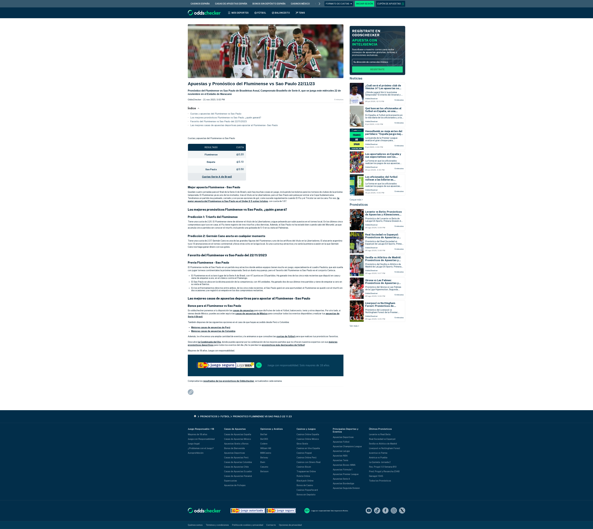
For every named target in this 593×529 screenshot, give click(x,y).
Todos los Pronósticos (380, 480)
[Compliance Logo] (248, 510)
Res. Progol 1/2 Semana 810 (383, 467)
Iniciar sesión (364, 3)
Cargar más (355, 199)
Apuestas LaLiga (341, 451)
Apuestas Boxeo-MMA (344, 465)
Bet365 (264, 439)
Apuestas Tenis (340, 460)
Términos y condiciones (217, 525)
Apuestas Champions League (347, 446)
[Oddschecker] (204, 511)
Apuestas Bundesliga (343, 483)
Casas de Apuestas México (237, 439)
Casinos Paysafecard (307, 490)
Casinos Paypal (304, 453)
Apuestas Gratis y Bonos (236, 443)
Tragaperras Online (306, 471)
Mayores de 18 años (197, 434)
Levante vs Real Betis (380, 434)
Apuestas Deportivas (234, 453)
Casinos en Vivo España (308, 448)
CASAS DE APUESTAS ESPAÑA (231, 3)
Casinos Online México (307, 439)
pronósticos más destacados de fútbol (283, 345)
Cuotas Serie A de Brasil (217, 176)
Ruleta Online (303, 476)
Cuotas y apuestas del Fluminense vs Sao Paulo (215, 113)
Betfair (263, 434)
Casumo (264, 467)
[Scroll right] (319, 3)
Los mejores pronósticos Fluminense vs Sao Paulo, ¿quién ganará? (225, 117)
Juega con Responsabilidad (201, 439)
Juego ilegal (194, 443)
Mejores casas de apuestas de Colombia (213, 331)
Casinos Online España (307, 434)
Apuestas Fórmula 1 (342, 469)
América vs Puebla (378, 457)
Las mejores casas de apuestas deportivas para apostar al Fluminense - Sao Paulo (234, 125)
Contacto (271, 525)
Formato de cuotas (339, 3)
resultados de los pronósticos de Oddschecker (228, 381)
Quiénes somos (195, 525)
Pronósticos (359, 204)
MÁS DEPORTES (240, 13)
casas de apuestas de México (251, 313)
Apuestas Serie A (341, 479)
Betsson (264, 471)
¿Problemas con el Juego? (201, 448)
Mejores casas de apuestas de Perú (210, 327)
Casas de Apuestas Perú (236, 457)
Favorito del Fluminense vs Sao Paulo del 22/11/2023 (218, 121)
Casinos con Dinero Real (308, 462)
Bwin (262, 462)
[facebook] (385, 510)
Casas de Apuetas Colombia (238, 462)
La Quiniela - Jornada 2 (380, 462)
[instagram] (394, 510)
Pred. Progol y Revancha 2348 (384, 471)
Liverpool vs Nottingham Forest (384, 448)
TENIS (302, 13)
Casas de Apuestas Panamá (238, 476)
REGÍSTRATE (377, 69)
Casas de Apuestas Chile (236, 467)
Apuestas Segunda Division (346, 488)
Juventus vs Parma (378, 453)
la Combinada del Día (209, 342)
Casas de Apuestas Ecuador (238, 471)
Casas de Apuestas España (237, 434)
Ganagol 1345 (376, 476)
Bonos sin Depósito (305, 494)
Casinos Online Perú (306, 457)
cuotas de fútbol (285, 336)
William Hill (265, 448)
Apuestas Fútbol (341, 442)
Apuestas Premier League (346, 474)
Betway (264, 457)
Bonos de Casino (304, 485)
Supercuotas (230, 480)
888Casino (265, 453)
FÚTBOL (261, 13)
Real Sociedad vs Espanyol (382, 439)
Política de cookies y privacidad (247, 525)
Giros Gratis (302, 443)
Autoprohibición (196, 453)
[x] (402, 510)
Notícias (356, 78)
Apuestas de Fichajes (235, 485)
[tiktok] (377, 510)
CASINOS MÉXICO (300, 3)
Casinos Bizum (303, 467)
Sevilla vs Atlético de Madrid (383, 443)
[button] (390, 4)
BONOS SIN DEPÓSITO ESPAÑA (269, 3)
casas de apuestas (243, 310)
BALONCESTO (282, 13)
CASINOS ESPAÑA (200, 3)
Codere (263, 443)
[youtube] (369, 510)
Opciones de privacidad (290, 525)
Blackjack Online (304, 480)
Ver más (354, 326)
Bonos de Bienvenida (234, 448)
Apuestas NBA (340, 455)
